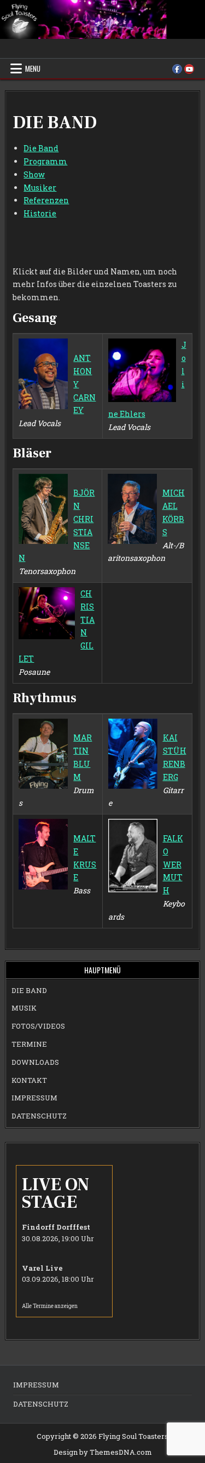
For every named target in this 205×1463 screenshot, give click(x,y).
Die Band (41, 148)
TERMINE (29, 1044)
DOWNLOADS (35, 1062)
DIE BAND (29, 990)
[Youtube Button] (189, 69)
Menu (32, 68)
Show (34, 174)
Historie (40, 213)
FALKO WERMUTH (173, 864)
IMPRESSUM (34, 1098)
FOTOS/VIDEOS (38, 1026)
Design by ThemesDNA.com (103, 1452)
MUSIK (24, 1008)
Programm (45, 161)
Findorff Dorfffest (56, 1227)
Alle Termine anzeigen (50, 1306)
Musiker (40, 187)
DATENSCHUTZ (39, 1116)
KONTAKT (29, 1080)
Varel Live (42, 1268)
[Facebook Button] (177, 69)
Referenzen (46, 200)
